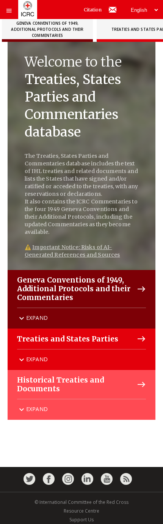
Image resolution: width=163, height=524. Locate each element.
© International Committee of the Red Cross (81, 502)
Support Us (81, 519)
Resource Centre (81, 511)
